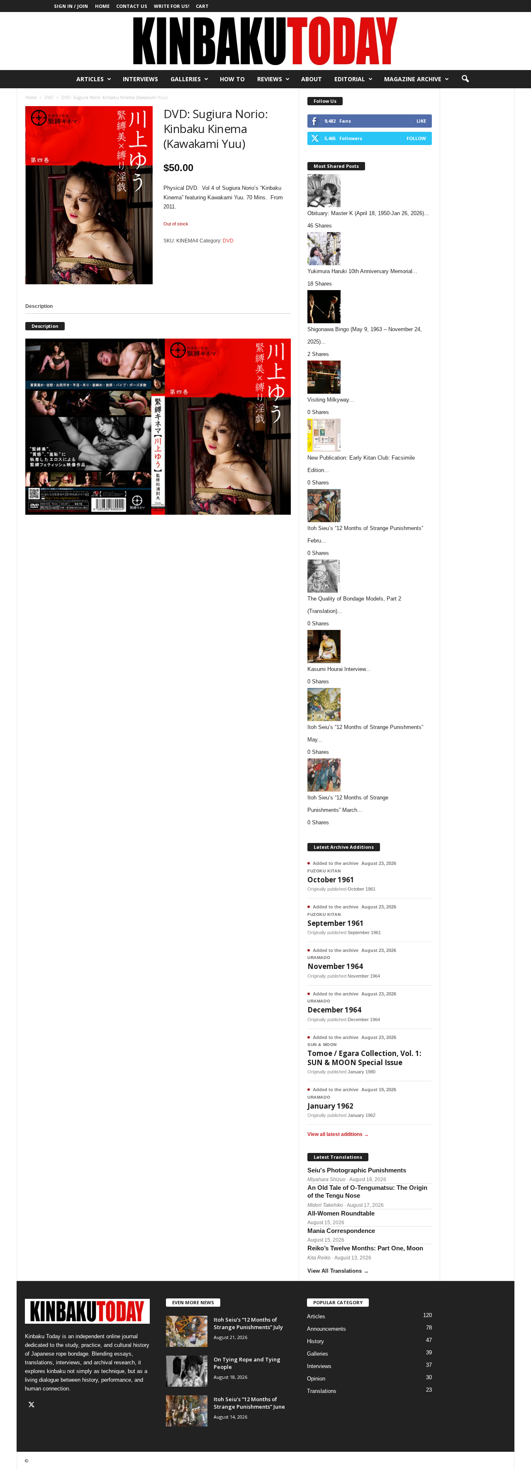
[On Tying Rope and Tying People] (186, 1371)
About (311, 79)
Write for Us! (171, 6)
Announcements (326, 1329)
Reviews (269, 79)
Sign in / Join (71, 6)
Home (102, 6)
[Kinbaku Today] (265, 41)
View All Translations (338, 1271)
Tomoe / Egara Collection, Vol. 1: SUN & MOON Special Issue (364, 1058)
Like (421, 121)
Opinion (316, 1379)
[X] (32, 1405)
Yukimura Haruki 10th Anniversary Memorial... (362, 271)
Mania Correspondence (341, 1230)
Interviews (140, 79)
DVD (49, 97)
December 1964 (334, 1010)
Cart (202, 6)
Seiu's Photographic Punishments (356, 1170)
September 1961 (335, 923)
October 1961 (330, 879)
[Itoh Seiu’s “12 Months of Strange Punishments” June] (186, 1410)
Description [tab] (39, 306)
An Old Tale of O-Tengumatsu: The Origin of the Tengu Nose (367, 1191)
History (315, 1341)
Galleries (186, 79)
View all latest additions (338, 1134)
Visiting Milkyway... (330, 400)
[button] (465, 79)
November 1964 (335, 966)
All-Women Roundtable (341, 1213)
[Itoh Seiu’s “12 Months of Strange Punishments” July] (186, 1331)
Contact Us (131, 6)
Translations (321, 1391)
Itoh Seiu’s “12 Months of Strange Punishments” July (248, 1323)
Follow (416, 138)
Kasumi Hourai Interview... (338, 669)
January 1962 (330, 1106)
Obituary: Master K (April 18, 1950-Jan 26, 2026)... (368, 213)
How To (232, 79)
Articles (90, 79)
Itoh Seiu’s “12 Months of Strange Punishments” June (249, 1402)
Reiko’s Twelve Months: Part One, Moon (365, 1248)
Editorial (349, 79)
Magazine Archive (412, 79)
